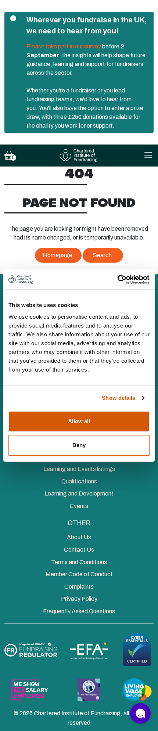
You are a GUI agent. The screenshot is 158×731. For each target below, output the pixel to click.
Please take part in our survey (63, 46)
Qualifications (79, 481)
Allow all (79, 421)
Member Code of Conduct (79, 574)
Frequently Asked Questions (79, 611)
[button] (140, 713)
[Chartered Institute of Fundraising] (79, 155)
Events (79, 506)
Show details (118, 398)
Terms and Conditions (79, 562)
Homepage (57, 255)
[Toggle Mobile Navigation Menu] (148, 155)
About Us (79, 537)
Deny (79, 445)
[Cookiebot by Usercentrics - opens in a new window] (117, 279)
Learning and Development (79, 493)
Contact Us (79, 550)
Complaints (79, 587)
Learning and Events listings (79, 469)
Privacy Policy (79, 599)
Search (102, 255)
